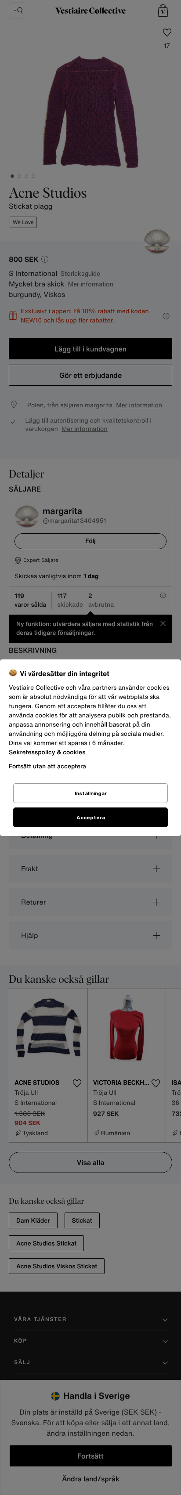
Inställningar (91, 793)
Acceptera (90, 817)
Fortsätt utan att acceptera (47, 766)
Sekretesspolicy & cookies (47, 752)
